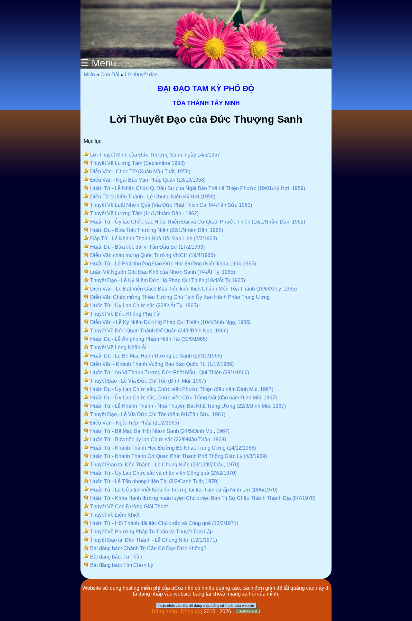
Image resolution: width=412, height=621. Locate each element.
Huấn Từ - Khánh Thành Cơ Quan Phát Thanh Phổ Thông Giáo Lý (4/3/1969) (178, 456)
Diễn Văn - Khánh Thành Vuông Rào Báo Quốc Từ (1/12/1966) (162, 364)
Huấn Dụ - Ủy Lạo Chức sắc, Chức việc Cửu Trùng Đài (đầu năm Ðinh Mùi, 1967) (183, 397)
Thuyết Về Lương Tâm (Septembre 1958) (137, 163)
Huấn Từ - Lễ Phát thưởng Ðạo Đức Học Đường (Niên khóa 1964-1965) (173, 263)
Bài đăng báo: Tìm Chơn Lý (121, 565)
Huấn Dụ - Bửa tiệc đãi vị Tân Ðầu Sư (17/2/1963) (147, 247)
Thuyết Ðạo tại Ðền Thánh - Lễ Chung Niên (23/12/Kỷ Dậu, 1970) (164, 464)
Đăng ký (190, 611)
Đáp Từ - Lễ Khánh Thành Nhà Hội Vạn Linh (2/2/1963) (153, 238)
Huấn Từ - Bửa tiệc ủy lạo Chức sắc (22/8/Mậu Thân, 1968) (158, 439)
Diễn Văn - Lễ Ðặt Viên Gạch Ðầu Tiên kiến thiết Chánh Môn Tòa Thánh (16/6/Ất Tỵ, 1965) (193, 288)
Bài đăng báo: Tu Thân (116, 556)
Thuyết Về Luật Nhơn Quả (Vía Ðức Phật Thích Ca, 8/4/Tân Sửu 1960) (171, 205)
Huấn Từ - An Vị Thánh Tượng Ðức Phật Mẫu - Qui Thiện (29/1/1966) (169, 372)
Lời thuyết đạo (141, 74)
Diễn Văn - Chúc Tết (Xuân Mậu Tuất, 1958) (140, 171)
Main (89, 74)
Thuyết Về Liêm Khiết (114, 515)
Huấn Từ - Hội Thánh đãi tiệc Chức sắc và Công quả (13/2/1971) (164, 523)
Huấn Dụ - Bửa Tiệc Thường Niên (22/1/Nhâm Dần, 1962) (156, 230)
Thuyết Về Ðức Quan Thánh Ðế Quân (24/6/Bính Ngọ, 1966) (159, 330)
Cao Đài (109, 74)
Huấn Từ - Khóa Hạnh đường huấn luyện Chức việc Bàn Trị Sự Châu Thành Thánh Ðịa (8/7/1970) (202, 498)
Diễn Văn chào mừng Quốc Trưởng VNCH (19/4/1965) (152, 255)
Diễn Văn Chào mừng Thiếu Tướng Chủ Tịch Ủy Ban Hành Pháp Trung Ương (180, 297)
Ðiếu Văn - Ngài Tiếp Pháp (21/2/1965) (134, 422)
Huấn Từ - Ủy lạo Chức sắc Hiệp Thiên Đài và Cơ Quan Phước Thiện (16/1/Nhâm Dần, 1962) (197, 222)
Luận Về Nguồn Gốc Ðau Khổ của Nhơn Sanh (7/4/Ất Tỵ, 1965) (162, 272)
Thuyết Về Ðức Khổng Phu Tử (125, 314)
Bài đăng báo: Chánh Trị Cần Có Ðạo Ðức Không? (148, 548)
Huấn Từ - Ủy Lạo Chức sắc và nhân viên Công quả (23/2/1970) (163, 473)
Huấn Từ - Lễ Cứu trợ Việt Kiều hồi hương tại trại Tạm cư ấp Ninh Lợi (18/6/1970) (183, 489)
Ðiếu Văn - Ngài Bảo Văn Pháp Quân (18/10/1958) (148, 180)
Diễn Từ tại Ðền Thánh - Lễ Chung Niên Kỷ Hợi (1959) (152, 196)
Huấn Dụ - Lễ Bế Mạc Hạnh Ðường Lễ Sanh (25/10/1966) (156, 355)
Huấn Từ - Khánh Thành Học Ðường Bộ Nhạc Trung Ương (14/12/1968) (173, 448)
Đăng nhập (164, 611)
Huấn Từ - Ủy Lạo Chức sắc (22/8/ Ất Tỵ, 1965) (144, 305)
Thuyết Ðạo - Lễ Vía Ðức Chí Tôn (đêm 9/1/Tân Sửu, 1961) (157, 414)
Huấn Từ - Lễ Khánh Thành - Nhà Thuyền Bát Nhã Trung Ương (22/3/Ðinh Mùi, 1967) (188, 406)
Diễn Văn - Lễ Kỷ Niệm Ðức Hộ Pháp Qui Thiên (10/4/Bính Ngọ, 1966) (170, 322)
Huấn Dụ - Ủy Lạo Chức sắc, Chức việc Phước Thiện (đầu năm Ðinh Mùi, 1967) (181, 389)
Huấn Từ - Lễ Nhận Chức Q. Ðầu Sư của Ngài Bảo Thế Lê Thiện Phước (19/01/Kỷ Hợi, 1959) (197, 188)
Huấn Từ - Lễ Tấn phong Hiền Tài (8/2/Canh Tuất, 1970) (154, 481)
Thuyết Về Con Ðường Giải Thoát (129, 506)
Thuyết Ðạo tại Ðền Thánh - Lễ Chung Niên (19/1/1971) (153, 540)
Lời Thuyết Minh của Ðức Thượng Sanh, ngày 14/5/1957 (155, 155)
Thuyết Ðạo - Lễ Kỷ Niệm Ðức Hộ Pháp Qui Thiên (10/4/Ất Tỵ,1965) (167, 280)
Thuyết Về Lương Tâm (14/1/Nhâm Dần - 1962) (144, 213)
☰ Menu (98, 63)
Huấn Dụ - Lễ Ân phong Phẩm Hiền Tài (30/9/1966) (148, 339)
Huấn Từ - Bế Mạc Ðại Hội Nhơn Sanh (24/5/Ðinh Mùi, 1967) (159, 431)
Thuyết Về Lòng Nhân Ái (118, 347)
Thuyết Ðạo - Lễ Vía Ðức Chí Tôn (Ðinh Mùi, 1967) (148, 381)
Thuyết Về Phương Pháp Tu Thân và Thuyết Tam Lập (151, 531)
